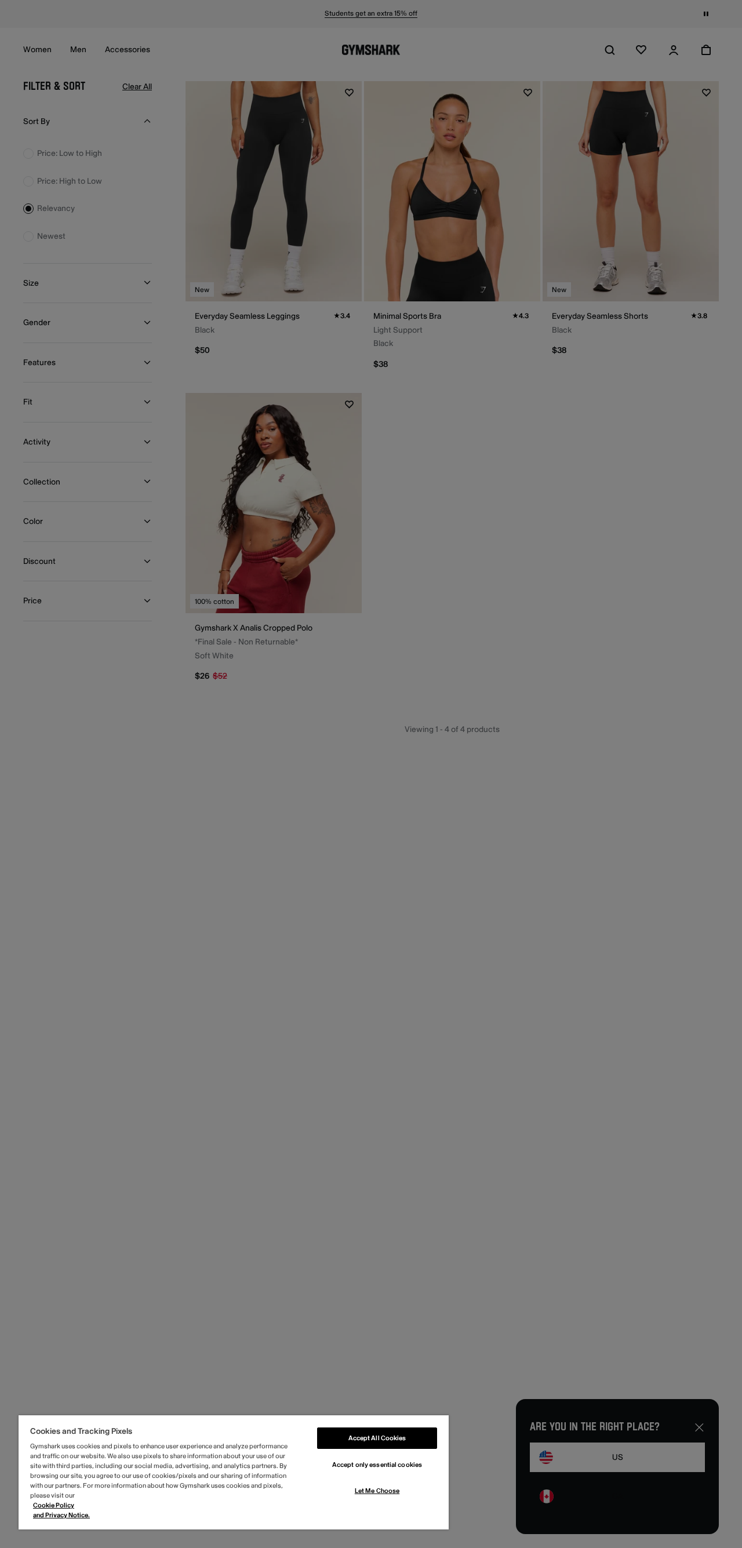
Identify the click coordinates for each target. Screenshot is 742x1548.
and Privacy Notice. (61, 1515)
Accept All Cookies (377, 1438)
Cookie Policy (53, 1505)
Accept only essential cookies (377, 1464)
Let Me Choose (377, 1491)
